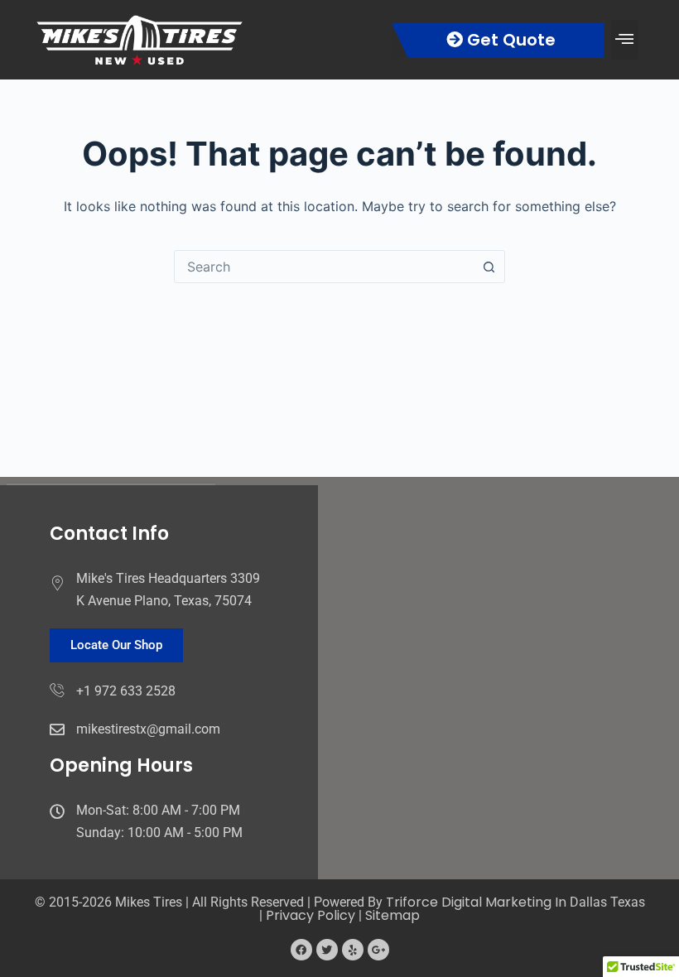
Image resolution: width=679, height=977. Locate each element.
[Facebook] (301, 949)
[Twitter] (327, 949)
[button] (624, 39)
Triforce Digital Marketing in (478, 902)
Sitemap (392, 915)
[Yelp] (353, 949)
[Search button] (488, 266)
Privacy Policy (310, 915)
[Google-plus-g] (378, 949)
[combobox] (324, 266)
